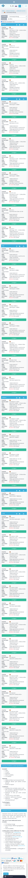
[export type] (24, 25)
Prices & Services (10, 11)
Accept (6, 873)
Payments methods (6, 858)
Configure (14, 41)
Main (3, 11)
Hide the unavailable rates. (8, 21)
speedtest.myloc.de (17, 836)
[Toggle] (16, 25)
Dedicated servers (21, 11)
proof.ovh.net (21, 845)
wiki (26, 6)
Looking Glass (17, 832)
